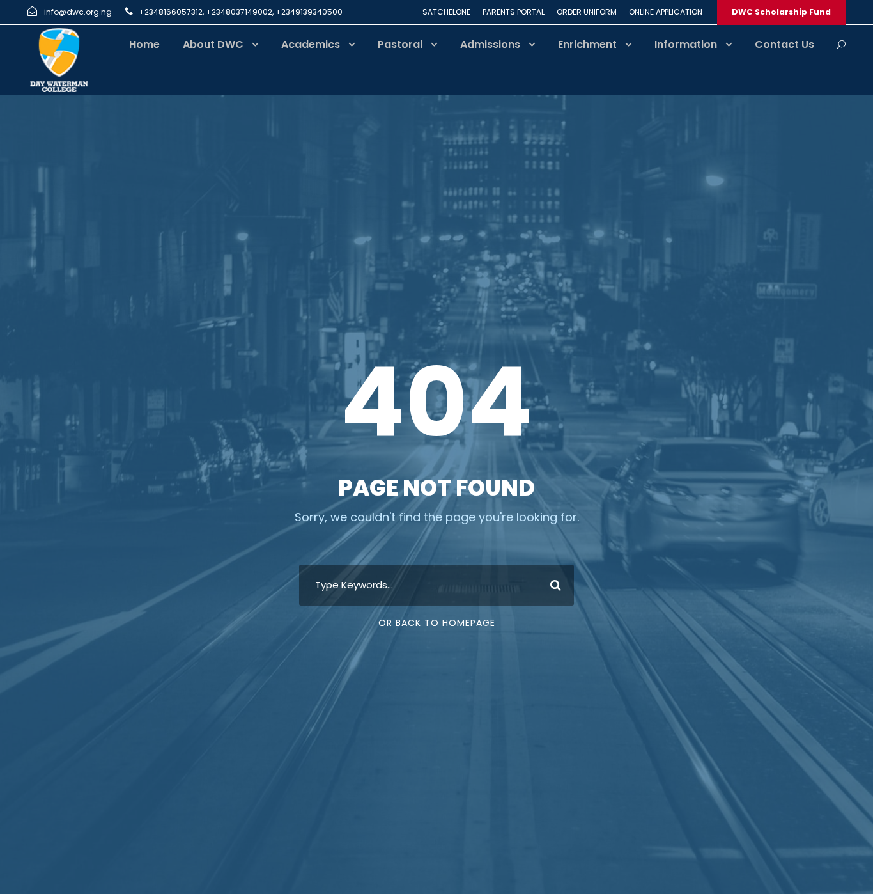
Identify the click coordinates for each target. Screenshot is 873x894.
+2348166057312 (171, 11)
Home (144, 44)
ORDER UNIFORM (587, 11)
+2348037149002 (239, 11)
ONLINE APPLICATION (665, 11)
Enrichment (587, 44)
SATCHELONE (446, 11)
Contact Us (784, 44)
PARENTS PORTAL (514, 11)
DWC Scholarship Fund (781, 11)
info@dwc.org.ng (78, 11)
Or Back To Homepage (436, 622)
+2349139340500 (309, 11)
